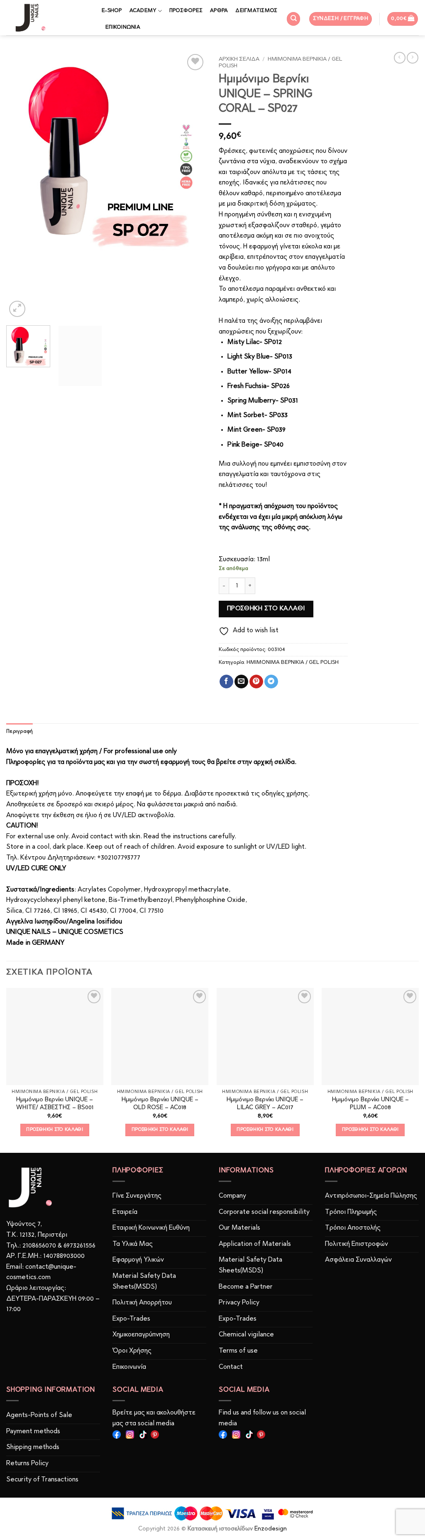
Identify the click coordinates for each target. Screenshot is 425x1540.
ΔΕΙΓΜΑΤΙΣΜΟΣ (256, 10)
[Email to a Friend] (241, 682)
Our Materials (239, 1228)
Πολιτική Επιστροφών (356, 1244)
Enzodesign (270, 1529)
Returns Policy (27, 1463)
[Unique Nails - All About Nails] (47, 17)
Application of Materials (255, 1244)
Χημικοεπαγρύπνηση (141, 1334)
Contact (231, 1367)
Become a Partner (246, 1287)
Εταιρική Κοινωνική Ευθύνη (151, 1228)
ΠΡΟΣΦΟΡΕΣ (186, 10)
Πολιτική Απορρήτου (142, 1302)
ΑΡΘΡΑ (219, 10)
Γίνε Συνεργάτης (136, 1196)
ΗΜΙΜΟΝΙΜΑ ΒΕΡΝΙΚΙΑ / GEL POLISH (293, 662)
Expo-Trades (131, 1319)
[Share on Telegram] (271, 682)
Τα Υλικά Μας (132, 1244)
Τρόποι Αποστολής (353, 1228)
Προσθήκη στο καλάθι (266, 608)
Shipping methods (32, 1447)
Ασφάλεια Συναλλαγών (358, 1260)
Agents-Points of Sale (40, 1415)
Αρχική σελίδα (239, 59)
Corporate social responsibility (264, 1212)
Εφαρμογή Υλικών (138, 1260)
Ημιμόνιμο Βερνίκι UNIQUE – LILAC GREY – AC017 (265, 1104)
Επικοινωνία (129, 1367)
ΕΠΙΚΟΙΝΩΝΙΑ (122, 27)
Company (232, 1196)
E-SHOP (112, 10)
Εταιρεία (124, 1212)
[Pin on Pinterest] (256, 682)
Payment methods (33, 1431)
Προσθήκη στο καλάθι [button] (54, 1129)
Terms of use (238, 1351)
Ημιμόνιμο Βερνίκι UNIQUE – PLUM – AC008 (370, 1104)
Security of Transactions (42, 1479)
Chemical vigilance (246, 1334)
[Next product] (399, 58)
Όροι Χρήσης (131, 1351)
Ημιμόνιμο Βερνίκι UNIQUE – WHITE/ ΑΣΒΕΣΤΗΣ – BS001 (54, 1104)
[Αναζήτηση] (293, 19)
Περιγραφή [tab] (19, 731)
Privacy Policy (239, 1302)
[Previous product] (412, 58)
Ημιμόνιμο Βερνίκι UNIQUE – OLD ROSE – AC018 (160, 1104)
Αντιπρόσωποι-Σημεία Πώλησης (371, 1196)
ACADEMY (142, 10)
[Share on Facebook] (226, 682)
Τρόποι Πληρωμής (351, 1212)
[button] (340, 19)
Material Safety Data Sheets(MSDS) (144, 1281)
